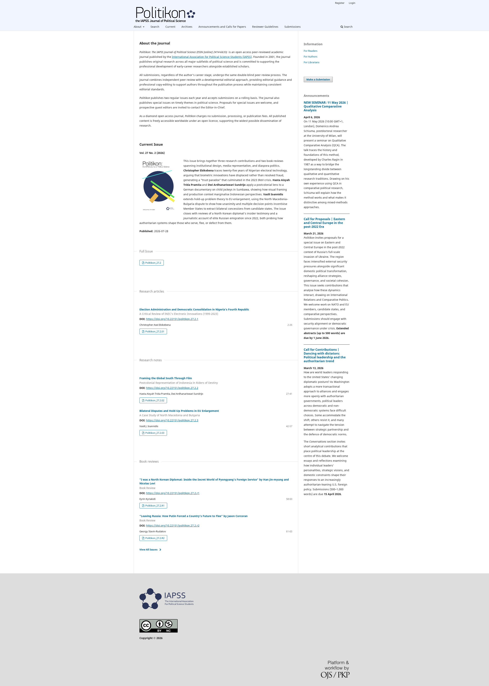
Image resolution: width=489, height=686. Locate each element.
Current (170, 26)
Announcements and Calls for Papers (222, 26)
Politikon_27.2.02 (154, 400)
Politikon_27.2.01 (154, 331)
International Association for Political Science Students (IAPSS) (212, 57)
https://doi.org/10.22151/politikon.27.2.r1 (172, 493)
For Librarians (311, 62)
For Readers (310, 51)
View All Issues (148, 549)
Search (155, 26)
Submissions (292, 26)
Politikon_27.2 (153, 262)
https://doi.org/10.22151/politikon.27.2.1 (172, 319)
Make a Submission (318, 79)
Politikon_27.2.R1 (154, 505)
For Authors (310, 56)
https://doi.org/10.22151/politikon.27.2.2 (172, 388)
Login (352, 3)
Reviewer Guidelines (265, 26)
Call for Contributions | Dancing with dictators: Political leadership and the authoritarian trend (325, 355)
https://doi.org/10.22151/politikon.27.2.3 (172, 420)
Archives (186, 26)
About (138, 26)
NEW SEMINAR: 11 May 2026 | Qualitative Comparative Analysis (326, 106)
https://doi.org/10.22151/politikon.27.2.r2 (172, 525)
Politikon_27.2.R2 (154, 538)
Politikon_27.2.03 (154, 433)
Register (339, 3)
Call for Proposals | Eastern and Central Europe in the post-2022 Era (324, 223)
